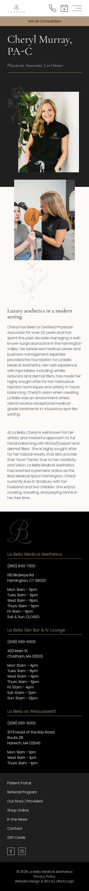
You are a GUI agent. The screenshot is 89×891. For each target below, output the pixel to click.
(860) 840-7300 (21, 566)
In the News (17, 819)
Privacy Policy (44, 876)
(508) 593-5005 (21, 641)
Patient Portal (19, 783)
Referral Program (22, 792)
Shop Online (18, 810)
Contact (14, 828)
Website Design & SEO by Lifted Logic (44, 881)
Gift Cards (16, 837)
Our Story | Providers (25, 801)
